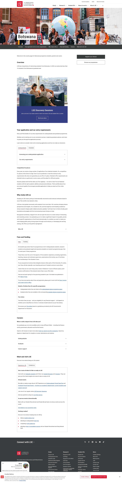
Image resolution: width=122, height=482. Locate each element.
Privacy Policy (22, 480)
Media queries (96, 458)
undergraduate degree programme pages (52, 289)
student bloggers (48, 374)
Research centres (67, 466)
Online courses (51, 464)
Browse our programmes (91, 62)
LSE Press (65, 460)
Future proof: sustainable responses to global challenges (68, 469)
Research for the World (68, 458)
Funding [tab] (25, 241)
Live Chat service (37, 395)
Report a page (96, 466)
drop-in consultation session (33, 426)
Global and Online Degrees (54, 460)
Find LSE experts (66, 464)
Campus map (96, 462)
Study (54, 5)
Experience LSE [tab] (22, 365)
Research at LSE (66, 454)
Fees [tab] (19, 241)
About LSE (93, 5)
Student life (71, 5)
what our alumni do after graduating (48, 331)
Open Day (36, 420)
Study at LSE (51, 454)
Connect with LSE (25, 442)
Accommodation (81, 456)
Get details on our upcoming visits (27, 407)
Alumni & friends (100, 1)
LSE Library (80, 458)
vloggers (57, 374)
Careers (73, 47)
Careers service (81, 460)
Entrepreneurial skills (82, 464)
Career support (22, 349)
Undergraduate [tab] (22, 148)
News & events (82, 5)
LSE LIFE (80, 471)
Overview (20, 47)
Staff (93, 1)
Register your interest (91, 56)
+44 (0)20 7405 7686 (21, 468)
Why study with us (53, 47)
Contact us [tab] (32, 365)
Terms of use (96, 470)
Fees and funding (64, 47)
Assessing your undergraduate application (31, 154)
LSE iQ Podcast (66, 462)
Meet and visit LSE (81, 47)
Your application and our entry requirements (35, 47)
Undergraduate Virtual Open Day (54, 383)
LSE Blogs (65, 456)
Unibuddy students (30, 374)
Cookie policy (96, 468)
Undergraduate (22, 338)
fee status (29, 306)
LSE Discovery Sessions (40, 391)
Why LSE (20, 229)
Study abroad (51, 471)
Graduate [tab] (31, 148)
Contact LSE (95, 464)
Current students (85, 1)
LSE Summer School (52, 469)
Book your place (42, 118)
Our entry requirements (26, 159)
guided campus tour (29, 418)
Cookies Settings (96, 454)
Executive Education (52, 462)
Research (62, 5)
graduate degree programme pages (57, 292)
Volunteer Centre (82, 469)
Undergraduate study (53, 456)
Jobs (94, 460)
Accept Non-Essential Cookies (99, 476)
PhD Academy (81, 462)
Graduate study (51, 458)
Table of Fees (23, 276)
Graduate (20, 343)
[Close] (119, 476)
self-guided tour (31, 423)
